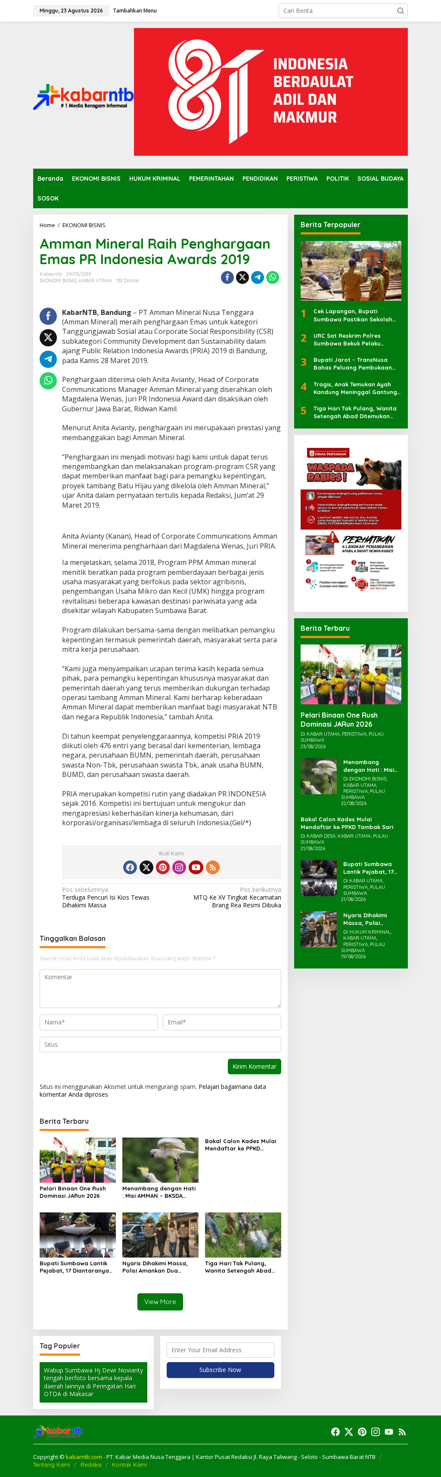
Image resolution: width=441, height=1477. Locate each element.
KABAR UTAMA (95, 281)
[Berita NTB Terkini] (83, 94)
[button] (400, 10)
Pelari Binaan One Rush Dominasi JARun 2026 (73, 1192)
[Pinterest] (163, 867)
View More (160, 1302)
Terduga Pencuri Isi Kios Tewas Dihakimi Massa (105, 897)
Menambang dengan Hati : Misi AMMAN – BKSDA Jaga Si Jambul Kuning (159, 1192)
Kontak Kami (129, 1464)
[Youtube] (196, 867)
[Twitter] (146, 867)
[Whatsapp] (272, 277)
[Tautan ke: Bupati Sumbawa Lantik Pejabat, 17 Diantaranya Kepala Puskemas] (319, 877)
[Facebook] (130, 867)
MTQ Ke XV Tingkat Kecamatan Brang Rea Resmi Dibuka (237, 897)
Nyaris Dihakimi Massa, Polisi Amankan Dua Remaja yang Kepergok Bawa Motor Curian (156, 1267)
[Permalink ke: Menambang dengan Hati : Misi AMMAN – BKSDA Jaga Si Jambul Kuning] (160, 1160)
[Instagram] (179, 867)
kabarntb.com (84, 1457)
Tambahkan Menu (135, 10)
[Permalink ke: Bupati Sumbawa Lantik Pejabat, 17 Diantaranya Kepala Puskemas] (78, 1234)
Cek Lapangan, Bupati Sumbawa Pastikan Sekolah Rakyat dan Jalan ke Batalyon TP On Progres (353, 315)
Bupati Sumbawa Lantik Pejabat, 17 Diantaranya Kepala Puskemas (74, 1267)
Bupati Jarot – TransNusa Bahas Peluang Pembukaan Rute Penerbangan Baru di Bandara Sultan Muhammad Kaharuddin (354, 363)
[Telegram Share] (257, 277)
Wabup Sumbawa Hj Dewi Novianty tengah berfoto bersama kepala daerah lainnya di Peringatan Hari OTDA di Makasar (93, 1382)
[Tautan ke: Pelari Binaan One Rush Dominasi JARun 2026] (351, 674)
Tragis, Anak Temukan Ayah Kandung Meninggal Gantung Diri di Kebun (355, 388)
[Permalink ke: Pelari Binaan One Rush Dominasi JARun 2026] (78, 1160)
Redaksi (91, 1464)
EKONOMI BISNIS (58, 281)
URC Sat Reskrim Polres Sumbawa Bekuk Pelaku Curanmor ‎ (347, 339)
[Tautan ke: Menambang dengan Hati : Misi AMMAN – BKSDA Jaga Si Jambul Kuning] (319, 775)
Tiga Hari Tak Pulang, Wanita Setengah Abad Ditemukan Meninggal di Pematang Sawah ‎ (239, 1267)
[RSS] (213, 867)
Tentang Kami (51, 1464)
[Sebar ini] (227, 277)
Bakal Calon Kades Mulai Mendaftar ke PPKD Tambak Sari (240, 1145)
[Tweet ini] (242, 277)
